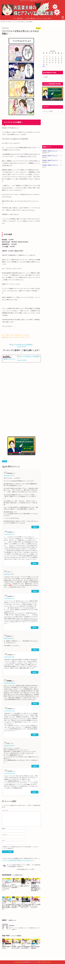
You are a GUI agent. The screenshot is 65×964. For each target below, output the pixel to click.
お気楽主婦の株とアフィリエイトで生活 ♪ (31, 962)
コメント (5, 810)
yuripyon (11, 925)
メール (4, 834)
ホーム (14, 18)
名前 (4, 828)
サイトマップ (39, 18)
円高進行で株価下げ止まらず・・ (51, 151)
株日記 (5, 461)
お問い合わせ (32, 18)
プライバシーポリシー (47, 18)
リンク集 (27, 18)
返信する (35, 527)
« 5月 (43, 66)
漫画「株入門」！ (20, 18)
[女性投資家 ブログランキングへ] (7, 357)
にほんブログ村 (21, 346)
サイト (3, 840)
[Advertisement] (21, 380)
